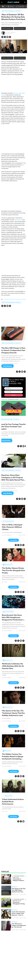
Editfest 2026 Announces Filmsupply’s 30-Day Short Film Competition (19, 948)
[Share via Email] (7, 37)
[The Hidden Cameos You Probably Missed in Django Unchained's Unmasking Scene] (13, 740)
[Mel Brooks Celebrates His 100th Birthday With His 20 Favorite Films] (13, 650)
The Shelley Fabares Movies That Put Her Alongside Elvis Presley (13, 570)
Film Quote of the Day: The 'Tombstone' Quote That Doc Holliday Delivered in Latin (13, 713)
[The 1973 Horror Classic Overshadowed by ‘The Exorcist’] (6, 970)
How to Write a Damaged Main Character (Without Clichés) (12, 527)
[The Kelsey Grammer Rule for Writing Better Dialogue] (13, 876)
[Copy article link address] (10, 37)
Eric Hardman (16, 961)
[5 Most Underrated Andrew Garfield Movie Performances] (13, 786)
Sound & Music (9, 611)
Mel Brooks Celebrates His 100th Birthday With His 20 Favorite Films (13, 666)
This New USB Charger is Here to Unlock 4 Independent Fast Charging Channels (13, 350)
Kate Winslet (12, 299)
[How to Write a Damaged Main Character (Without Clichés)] (13, 511)
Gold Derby (17, 219)
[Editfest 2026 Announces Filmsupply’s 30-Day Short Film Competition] (6, 946)
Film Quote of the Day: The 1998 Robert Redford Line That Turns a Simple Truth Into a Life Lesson (19, 936)
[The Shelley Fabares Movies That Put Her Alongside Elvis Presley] (13, 554)
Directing (12, 6)
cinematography (24, 299)
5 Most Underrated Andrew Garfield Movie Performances (13, 801)
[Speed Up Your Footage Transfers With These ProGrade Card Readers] (13, 408)
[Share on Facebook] (2, 37)
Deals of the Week (9, 432)
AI (4, 6)
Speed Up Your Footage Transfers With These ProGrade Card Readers (13, 426)
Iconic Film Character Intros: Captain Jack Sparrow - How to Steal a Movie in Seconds (18, 959)
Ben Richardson (18, 299)
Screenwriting (21, 6)
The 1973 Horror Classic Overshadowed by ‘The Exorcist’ (19, 969)
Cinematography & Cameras (12, 10)
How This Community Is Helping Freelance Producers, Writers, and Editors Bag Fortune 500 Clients (19, 925)
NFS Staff (4, 438)
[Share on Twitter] (5, 37)
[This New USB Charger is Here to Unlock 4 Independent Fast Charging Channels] (13, 333)
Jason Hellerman (11, 32)
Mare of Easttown (7, 299)
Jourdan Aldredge (7, 363)
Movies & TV (8, 564)
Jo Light (5, 582)
